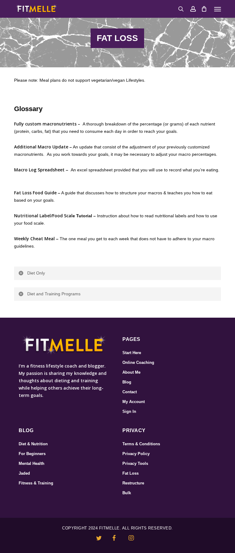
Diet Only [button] (36, 273)
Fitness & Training (36, 483)
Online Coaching (138, 362)
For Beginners (32, 453)
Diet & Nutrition (33, 444)
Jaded (24, 473)
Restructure (133, 483)
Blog (126, 382)
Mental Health (31, 463)
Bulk (126, 493)
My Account (133, 401)
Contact (129, 392)
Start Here (131, 352)
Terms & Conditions (141, 444)
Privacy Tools (135, 463)
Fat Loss (130, 473)
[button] (217, 9)
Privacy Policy (136, 453)
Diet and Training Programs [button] (53, 293)
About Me (131, 372)
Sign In (129, 411)
